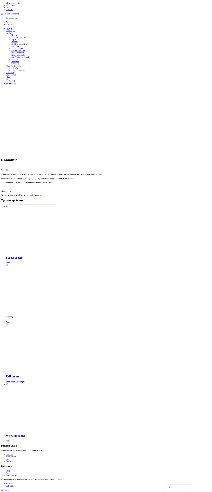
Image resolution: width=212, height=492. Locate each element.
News (8, 473)
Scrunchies (14, 195)
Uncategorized (11, 475)
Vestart (60, 479)
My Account (11, 457)
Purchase (9, 10)
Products (9, 455)
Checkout (9, 461)
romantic (30, 195)
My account (10, 5)
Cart (7, 7)
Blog (8, 471)
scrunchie (38, 195)
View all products (13, 3)
